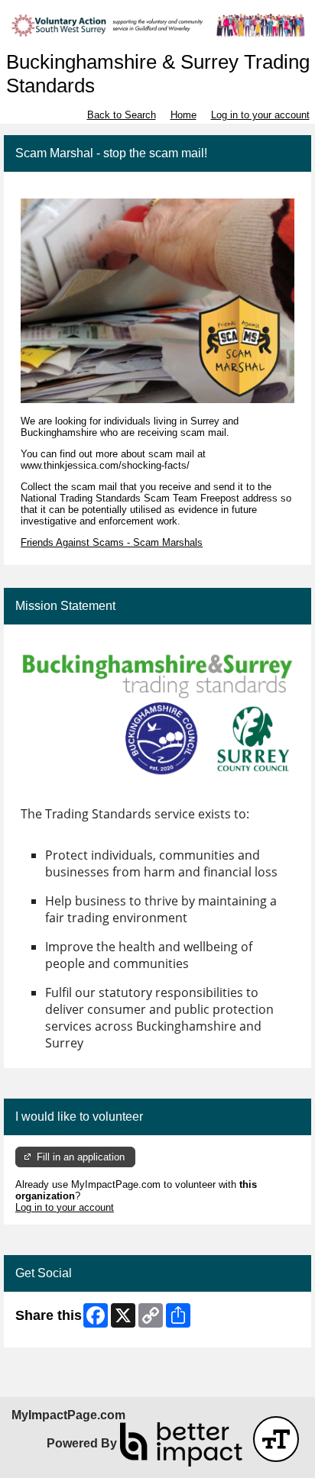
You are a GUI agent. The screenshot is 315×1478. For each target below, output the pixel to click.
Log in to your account (260, 115)
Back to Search (121, 115)
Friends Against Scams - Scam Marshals (112, 542)
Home (183, 115)
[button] (276, 1439)
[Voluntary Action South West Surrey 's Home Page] (157, 25)
